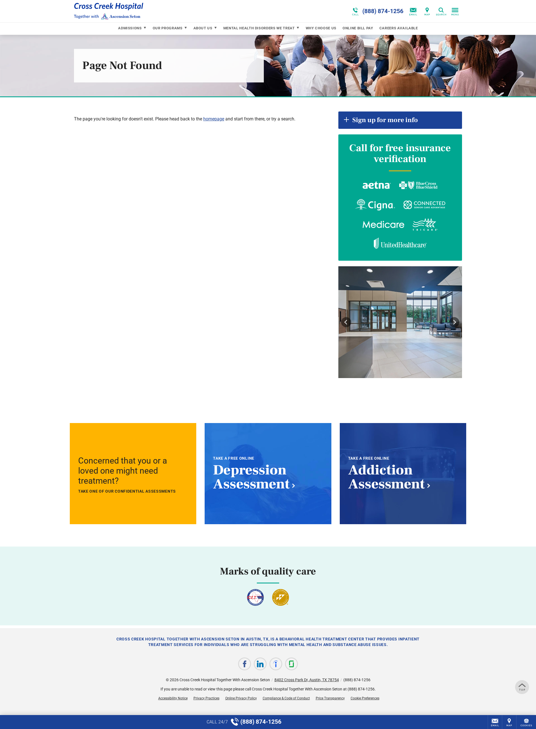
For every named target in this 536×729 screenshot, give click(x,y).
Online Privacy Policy (241, 698)
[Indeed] (275, 663)
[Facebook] (244, 663)
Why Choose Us (321, 28)
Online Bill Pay (358, 28)
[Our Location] (427, 11)
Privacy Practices (206, 698)
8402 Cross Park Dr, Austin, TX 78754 (306, 680)
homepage (213, 119)
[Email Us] (413, 11)
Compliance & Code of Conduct (286, 698)
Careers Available (398, 28)
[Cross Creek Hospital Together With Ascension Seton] (157, 11)
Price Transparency (330, 698)
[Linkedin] (260, 663)
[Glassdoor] (291, 663)
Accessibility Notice (173, 698)
